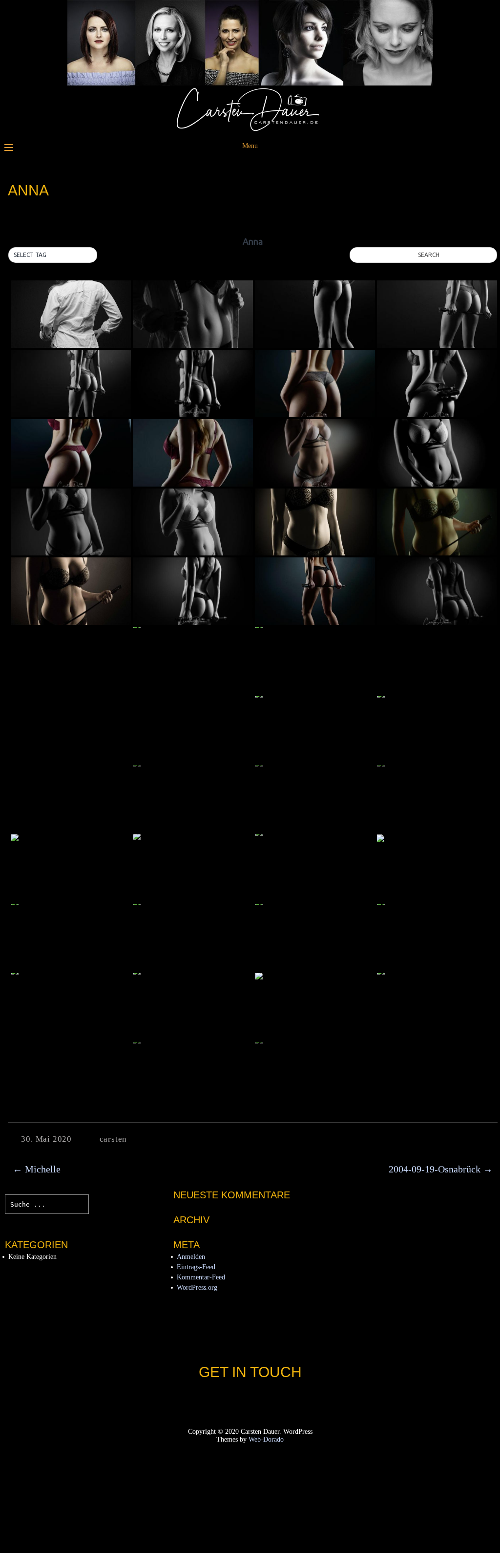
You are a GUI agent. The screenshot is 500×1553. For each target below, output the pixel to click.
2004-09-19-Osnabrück (441, 1169)
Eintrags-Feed (196, 1267)
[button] (53, 255)
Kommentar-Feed (201, 1277)
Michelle (37, 1169)
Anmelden (191, 1256)
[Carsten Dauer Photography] (250, 129)
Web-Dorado (266, 1439)
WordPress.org (197, 1287)
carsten (113, 1139)
